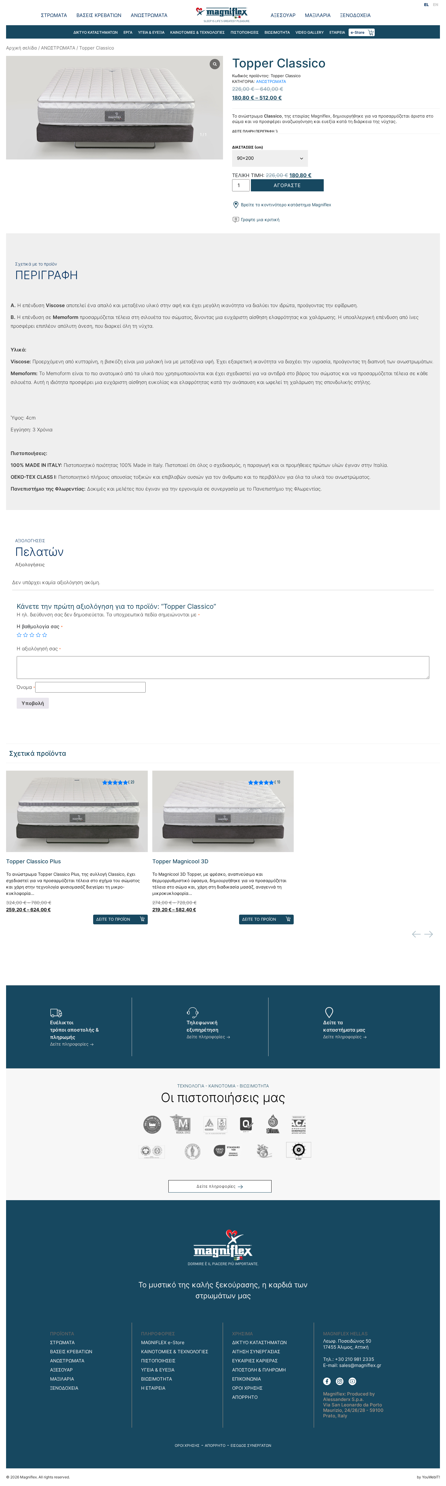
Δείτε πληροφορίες (70, 1043)
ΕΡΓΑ (127, 32)
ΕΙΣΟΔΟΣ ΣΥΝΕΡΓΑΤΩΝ (251, 1445)
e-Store (357, 32)
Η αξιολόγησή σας (39, 648)
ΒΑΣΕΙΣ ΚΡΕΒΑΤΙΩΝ (98, 15)
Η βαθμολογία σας (40, 626)
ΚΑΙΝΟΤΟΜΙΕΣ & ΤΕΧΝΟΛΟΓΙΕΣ (197, 32)
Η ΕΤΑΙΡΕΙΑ (153, 1388)
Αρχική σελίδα (21, 48)
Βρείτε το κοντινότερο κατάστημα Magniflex (285, 204)
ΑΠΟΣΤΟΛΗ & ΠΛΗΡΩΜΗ (259, 1370)
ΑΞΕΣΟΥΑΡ (283, 15)
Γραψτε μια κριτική (259, 219)
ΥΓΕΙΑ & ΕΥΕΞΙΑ (151, 32)
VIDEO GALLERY (310, 32)
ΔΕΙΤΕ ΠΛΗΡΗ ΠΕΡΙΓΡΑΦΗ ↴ (255, 131)
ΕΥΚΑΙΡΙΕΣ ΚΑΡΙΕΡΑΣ (255, 1361)
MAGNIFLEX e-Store (162, 1342)
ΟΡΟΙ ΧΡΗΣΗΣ (247, 1388)
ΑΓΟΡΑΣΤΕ (287, 185)
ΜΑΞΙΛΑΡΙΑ (318, 15)
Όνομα (26, 687)
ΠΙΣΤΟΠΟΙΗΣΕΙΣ (245, 32)
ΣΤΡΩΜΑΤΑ (54, 15)
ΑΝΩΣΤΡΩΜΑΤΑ (149, 15)
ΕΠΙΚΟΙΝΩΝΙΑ (246, 1379)
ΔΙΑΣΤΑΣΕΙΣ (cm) (247, 147)
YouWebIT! (431, 1477)
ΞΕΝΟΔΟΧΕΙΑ (355, 15)
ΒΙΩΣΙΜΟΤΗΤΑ (277, 32)
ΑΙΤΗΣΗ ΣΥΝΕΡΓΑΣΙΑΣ (256, 1351)
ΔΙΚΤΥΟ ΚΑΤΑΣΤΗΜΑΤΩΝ (95, 32)
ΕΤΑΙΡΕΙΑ (337, 32)
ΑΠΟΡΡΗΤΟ (245, 1397)
